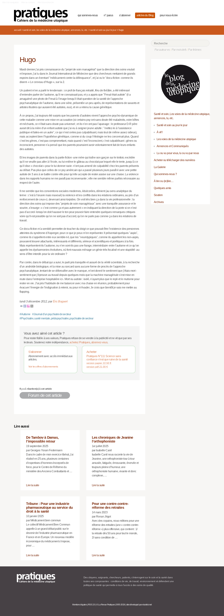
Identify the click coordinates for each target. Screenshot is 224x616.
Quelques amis (162, 188)
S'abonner (34, 352)
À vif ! (160, 132)
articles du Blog (144, 15)
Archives (159, 202)
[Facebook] (24, 305)
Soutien (158, 195)
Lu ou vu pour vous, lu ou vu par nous (178, 153)
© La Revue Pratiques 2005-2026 (110, 604)
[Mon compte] (199, 15)
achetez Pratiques (79, 342)
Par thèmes (194, 49)
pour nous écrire (169, 15)
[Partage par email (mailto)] (21, 305)
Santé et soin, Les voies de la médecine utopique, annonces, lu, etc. (55, 29)
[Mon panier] (193, 15)
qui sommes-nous (88, 15)
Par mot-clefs (179, 49)
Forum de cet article (45, 395)
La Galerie (160, 167)
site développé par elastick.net (139, 604)
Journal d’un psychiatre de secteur (51, 314)
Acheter (91, 352)
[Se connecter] (206, 15)
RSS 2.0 (91, 604)
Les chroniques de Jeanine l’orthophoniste (112, 439)
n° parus (108, 15)
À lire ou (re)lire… (164, 181)
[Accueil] (42, 14)
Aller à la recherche (45, 2)
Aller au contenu (28, 2)
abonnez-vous (99, 342)
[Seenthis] (28, 305)
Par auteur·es (162, 49)
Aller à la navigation (10, 2)
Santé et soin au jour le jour (103, 29)
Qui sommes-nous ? (165, 174)
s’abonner (124, 15)
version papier (98, 363)
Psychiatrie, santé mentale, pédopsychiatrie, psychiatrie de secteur (56, 318)
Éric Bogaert (60, 301)
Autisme (25, 314)
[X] (31, 305)
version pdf (97, 366)
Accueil (17, 29)
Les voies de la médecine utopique (176, 139)
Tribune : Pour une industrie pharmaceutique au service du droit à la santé (49, 507)
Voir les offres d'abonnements (43, 366)
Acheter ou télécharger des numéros (174, 160)
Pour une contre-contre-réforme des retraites (110, 505)
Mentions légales (79, 604)
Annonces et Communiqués (172, 146)
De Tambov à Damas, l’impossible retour (42, 439)
